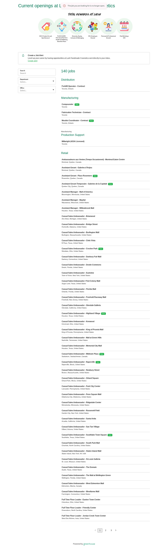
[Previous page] (95, 530)
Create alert (32, 61)
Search (22, 71)
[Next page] (115, 530)
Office (22, 88)
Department (24, 79)
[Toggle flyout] (53, 81)
